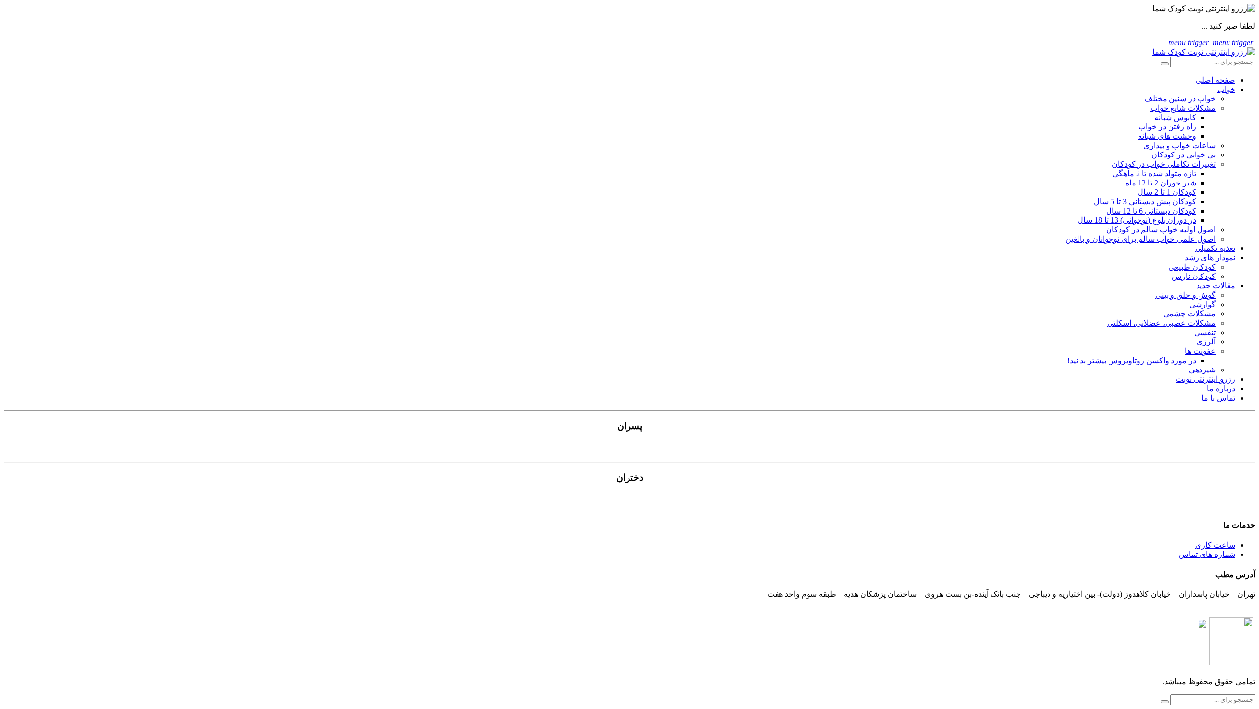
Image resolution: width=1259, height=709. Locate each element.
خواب (1226, 89)
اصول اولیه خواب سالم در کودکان (1161, 229)
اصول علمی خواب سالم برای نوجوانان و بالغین (1140, 239)
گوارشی (1202, 304)
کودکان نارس (1194, 276)
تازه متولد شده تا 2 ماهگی (1154, 173)
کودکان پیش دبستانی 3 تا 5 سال (1145, 201)
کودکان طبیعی (1192, 267)
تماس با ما (1218, 398)
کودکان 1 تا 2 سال (1167, 192)
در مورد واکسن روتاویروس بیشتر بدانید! (1131, 360)
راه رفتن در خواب (1167, 127)
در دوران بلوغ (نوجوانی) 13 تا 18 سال (1137, 220)
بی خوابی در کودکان (1183, 155)
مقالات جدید (1215, 285)
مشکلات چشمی (1189, 313)
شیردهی (1202, 370)
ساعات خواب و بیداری (1179, 145)
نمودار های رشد (1210, 257)
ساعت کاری (1215, 545)
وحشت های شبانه (1167, 136)
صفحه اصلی (1215, 80)
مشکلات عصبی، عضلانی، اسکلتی (1161, 323)
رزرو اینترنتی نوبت (1205, 379)
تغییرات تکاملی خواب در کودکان (1164, 164)
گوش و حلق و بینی (1185, 295)
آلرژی (1206, 342)
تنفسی (1205, 332)
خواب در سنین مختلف (1180, 98)
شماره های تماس (1207, 554)
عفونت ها (1200, 351)
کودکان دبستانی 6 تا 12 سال (1151, 211)
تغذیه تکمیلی (1215, 248)
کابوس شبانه (1175, 117)
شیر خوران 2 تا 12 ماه (1160, 183)
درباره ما (1221, 388)
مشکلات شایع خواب (1183, 108)
